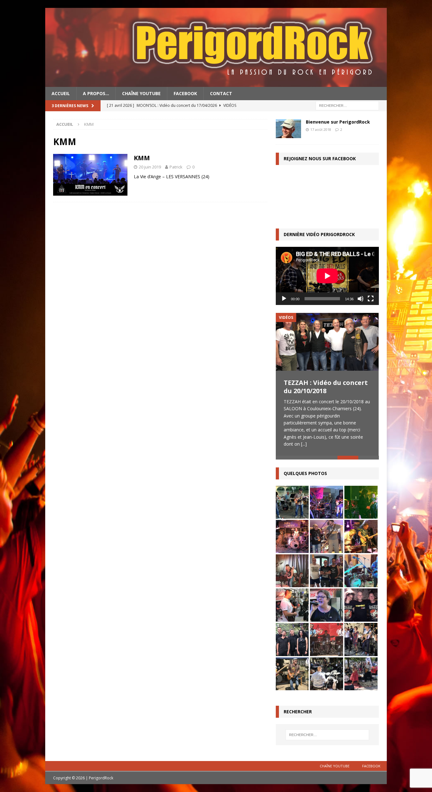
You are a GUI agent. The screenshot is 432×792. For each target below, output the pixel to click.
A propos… (96, 93)
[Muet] (360, 298)
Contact (221, 93)
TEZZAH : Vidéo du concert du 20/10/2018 (326, 386)
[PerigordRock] (216, 83)
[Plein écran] (370, 298)
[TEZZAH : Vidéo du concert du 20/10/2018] (327, 342)
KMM (142, 158)
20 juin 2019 (150, 167)
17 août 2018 (320, 129)
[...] (304, 444)
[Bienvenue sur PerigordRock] (288, 128)
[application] (327, 276)
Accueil (61, 93)
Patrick (176, 167)
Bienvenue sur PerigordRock (338, 122)
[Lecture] (284, 298)
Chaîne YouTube (141, 93)
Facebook (185, 93)
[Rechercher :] (347, 105)
